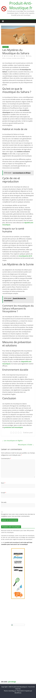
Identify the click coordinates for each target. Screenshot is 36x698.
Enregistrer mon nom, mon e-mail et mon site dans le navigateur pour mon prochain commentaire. (18, 515)
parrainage (12, 682)
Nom (3, 483)
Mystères (23, 58)
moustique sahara (16, 58)
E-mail (3, 493)
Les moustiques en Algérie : (12, 441)
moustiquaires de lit (25, 256)
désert (3, 58)
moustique (8, 58)
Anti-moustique (9, 56)
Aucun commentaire (20, 56)
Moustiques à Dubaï (26, 445)
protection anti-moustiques (13, 427)
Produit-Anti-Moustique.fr (20, 5)
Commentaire (6, 458)
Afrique (29, 56)
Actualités (5, 47)
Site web (3, 502)
